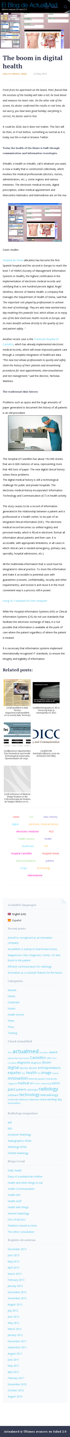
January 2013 (15, 1286)
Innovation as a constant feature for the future (35, 972)
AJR (10, 1122)
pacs (11, 1089)
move (37, 1083)
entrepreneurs (49, 1068)
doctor (24, 1068)
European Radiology (19, 1134)
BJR (10, 1128)
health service (26, 838)
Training (12, 1033)
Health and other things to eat (25, 1182)
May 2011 (13, 1365)
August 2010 (15, 1396)
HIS (46, 846)
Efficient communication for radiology (30, 966)
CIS (31, 816)
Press (11, 1027)
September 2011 (17, 1347)
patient (50, 860)
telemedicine (35, 875)
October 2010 (16, 1390)
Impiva (55, 1073)
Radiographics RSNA (19, 1140)
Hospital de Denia (13, 260)
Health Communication (21, 1188)
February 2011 (16, 1378)
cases (16, 816)
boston (26, 1058)
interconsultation (26, 860)
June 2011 (13, 1359)
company (12, 1063)
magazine (12, 1083)
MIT (32, 1083)
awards (11, 1058)
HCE (51, 831)
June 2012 (13, 1316)
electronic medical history (43, 824)
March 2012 (15, 1329)
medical (23, 1083)
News (24, 73)
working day (54, 1099)
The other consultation (21, 1231)
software (13, 1095)
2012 (10, 1052)
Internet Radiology (18, 1213)
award (53, 1052)
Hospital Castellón (21, 853)
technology (43, 868)
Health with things (18, 1207)
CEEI (48, 1058)
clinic (54, 1058)
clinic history (50, 816)
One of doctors (16, 1219)
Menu (54, 7)
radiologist (32, 1089)
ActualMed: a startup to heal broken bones (32, 949)
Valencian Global (37, 1099)
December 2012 (17, 1292)
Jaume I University (47, 1078)
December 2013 (17, 1249)
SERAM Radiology (18, 1153)
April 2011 (13, 1372)
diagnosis (23, 1062)
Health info (14, 1195)
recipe (23, 868)
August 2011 (15, 1353)
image (46, 1072)
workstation (14, 1103)
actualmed (26, 1051)
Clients (11, 996)
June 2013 (13, 1255)
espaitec (14, 1072)
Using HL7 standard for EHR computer (25, 600)
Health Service (11, 73)
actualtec (43, 1052)
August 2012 (15, 1304)
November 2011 (17, 1341)
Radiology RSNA (17, 1147)
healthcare (28, 846)
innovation (18, 1078)
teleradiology (49, 1095)
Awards (12, 990)
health (48, 838)
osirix (56, 1083)
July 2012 (13, 1310)
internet (33, 1078)
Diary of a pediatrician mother (25, 1176)
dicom (46, 1062)
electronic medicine (27, 831)
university (13, 1099)
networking (46, 1083)
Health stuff (14, 1201)
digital (15, 824)
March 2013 (15, 1273)
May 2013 (13, 1261)
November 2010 (17, 1384)
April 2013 (13, 1267)
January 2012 (15, 1335)
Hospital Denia (50, 853)
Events (11, 1008)
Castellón (38, 1057)
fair (23, 1073)
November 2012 (17, 1298)
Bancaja (18, 1058)
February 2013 (16, 1280)
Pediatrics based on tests (22, 1225)
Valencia (23, 1099)
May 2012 (13, 1323)
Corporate (14, 1002)
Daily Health (15, 1170)
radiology (48, 1089)
